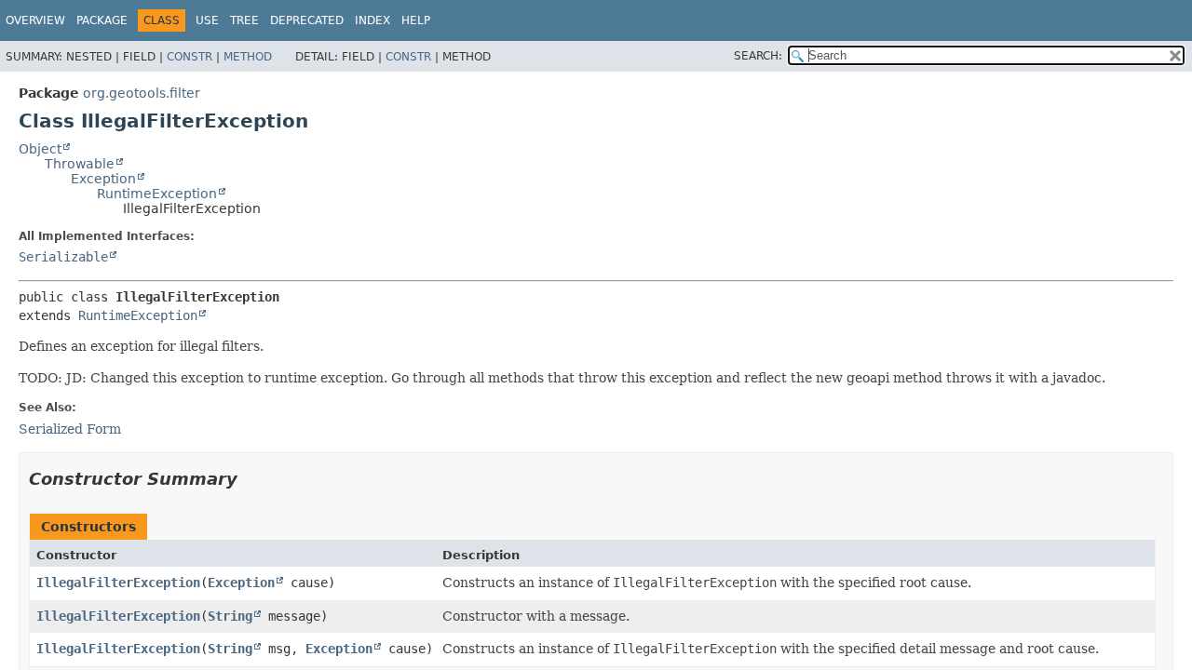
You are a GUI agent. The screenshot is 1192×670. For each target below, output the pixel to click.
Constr (189, 56)
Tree (244, 20)
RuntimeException (157, 193)
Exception (103, 178)
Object (40, 148)
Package (102, 20)
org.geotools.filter (141, 93)
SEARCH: (758, 55)
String (230, 616)
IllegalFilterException (118, 582)
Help (415, 20)
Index (372, 20)
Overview (35, 20)
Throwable (80, 163)
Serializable (63, 256)
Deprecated (307, 20)
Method (248, 56)
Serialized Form (70, 429)
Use (207, 20)
